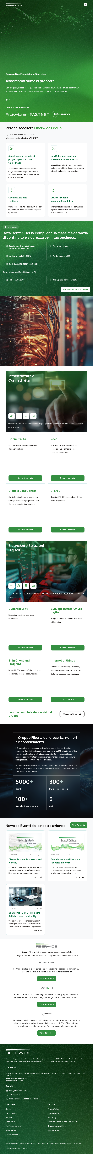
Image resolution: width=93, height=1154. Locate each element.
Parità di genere (54, 1117)
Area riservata (11, 1130)
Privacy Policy (53, 1109)
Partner (9, 1117)
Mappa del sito (54, 1130)
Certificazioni (11, 1113)
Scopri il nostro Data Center (75, 289)
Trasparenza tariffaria (57, 1126)
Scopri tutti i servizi (72, 714)
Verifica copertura (13, 1126)
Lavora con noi (12, 1134)
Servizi (8, 1109)
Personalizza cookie (13, 1148)
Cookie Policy (53, 1113)
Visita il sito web (46, 978)
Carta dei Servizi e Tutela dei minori (62, 1122)
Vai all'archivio (78, 825)
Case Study (10, 1122)
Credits (24, 1148)
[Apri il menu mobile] (85, 4)
